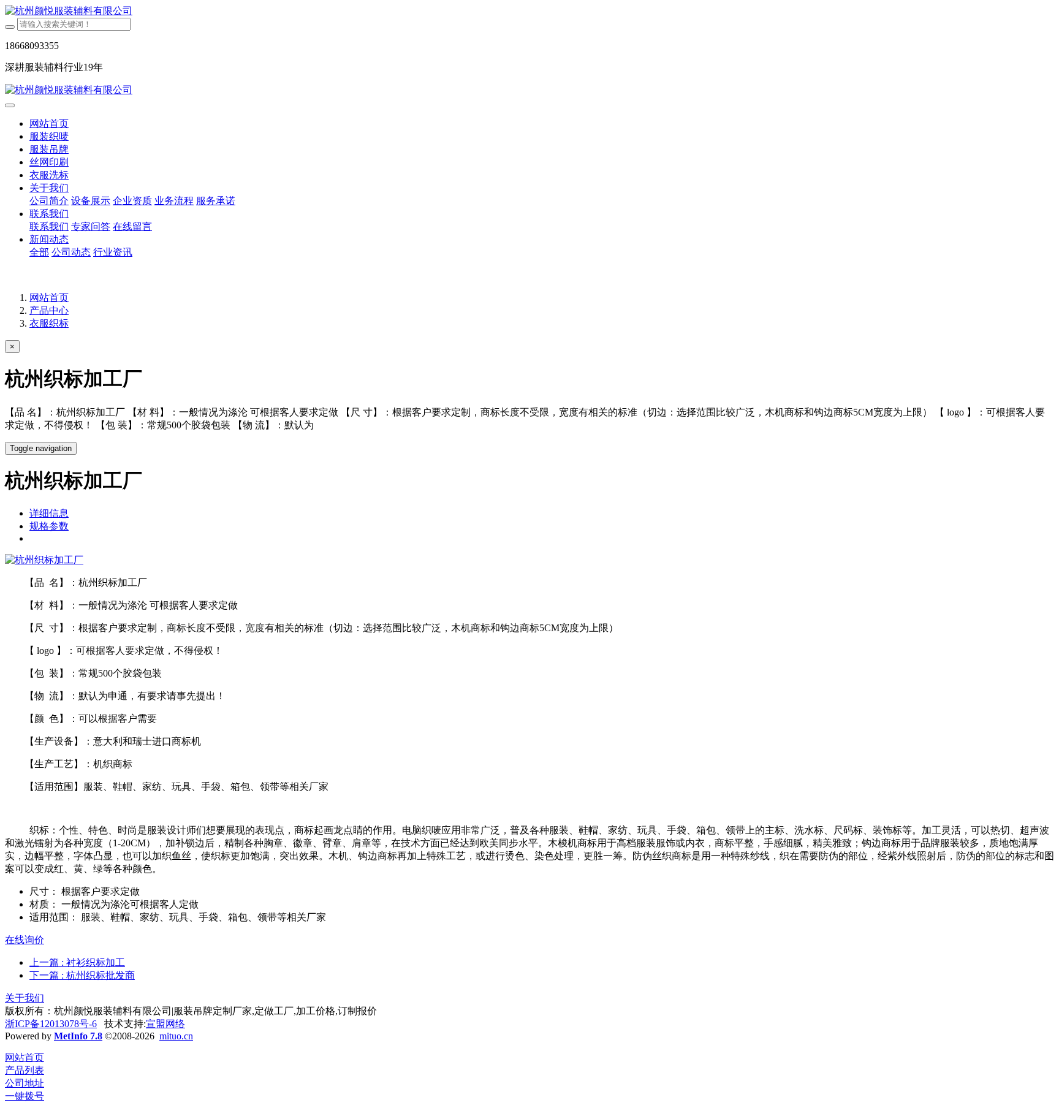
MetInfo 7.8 (78, 1036)
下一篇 (82, 975)
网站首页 (49, 123)
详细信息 (49, 513)
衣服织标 (49, 323)
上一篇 (77, 962)
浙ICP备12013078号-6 (51, 1024)
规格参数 (49, 526)
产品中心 (49, 310)
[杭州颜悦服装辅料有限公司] (529, 11)
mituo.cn (176, 1036)
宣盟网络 (165, 1024)
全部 (39, 252)
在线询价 (24, 940)
